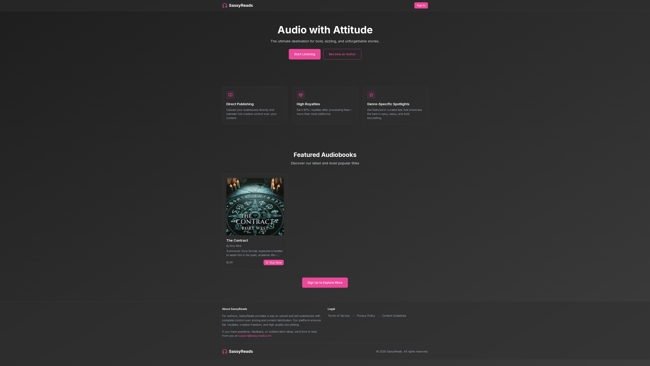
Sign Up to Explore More (325, 282)
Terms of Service (339, 315)
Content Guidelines (394, 315)
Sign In (421, 5)
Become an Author (342, 54)
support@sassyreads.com (254, 335)
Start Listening (304, 54)
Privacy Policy (366, 315)
